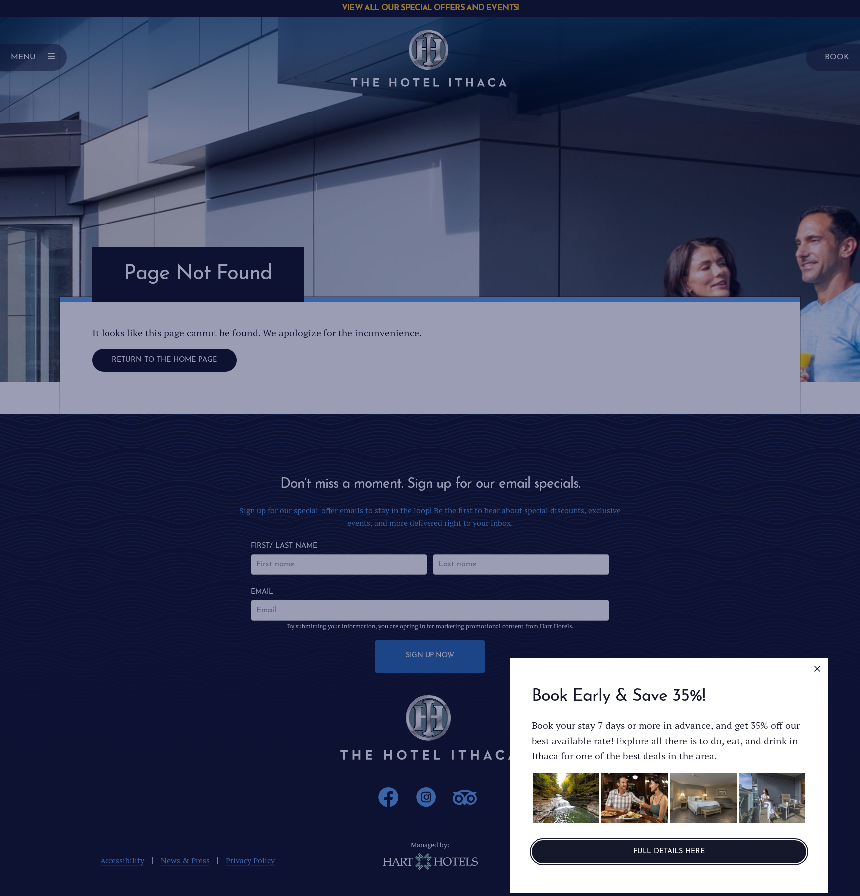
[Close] (817, 668)
